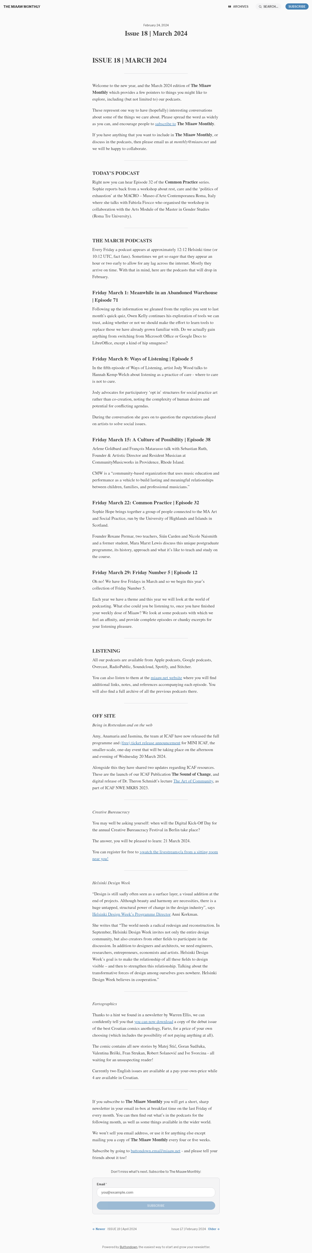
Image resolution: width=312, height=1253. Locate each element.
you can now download (153, 1021)
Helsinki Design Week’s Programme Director (131, 914)
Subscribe (297, 6)
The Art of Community (193, 781)
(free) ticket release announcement (150, 743)
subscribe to (165, 123)
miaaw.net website (166, 677)
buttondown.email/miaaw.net (155, 1150)
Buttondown (128, 1247)
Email (102, 1184)
